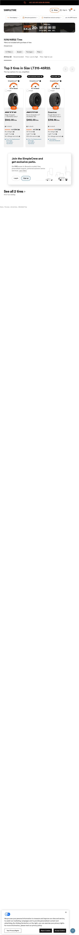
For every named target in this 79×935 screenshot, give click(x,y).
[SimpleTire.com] (11, 10)
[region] (35, 922)
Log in (16, 178)
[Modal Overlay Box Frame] (39, 2)
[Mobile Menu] (74, 10)
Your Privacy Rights (13, 930)
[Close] (66, 912)
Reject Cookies (45, 930)
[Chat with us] (72, 930)
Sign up (26, 178)
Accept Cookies (60, 930)
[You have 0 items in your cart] (69, 10)
